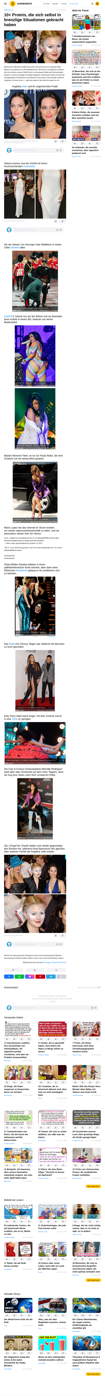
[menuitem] (46, 3)
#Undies (18, 541)
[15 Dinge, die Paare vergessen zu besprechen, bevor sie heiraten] (18, 1073)
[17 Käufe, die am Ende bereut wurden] (18, 1250)
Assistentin (21, 570)
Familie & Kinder (77, 45)
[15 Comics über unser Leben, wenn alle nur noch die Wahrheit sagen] (52, 1250)
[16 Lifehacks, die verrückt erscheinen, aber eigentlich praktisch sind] (86, 134)
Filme (40, 1098)
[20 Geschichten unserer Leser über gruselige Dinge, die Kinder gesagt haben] (86, 1118)
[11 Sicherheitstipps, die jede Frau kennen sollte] (52, 1212)
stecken (15, 247)
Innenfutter (29, 166)
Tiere (5, 1325)
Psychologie (8, 1095)
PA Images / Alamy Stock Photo (54, 962)
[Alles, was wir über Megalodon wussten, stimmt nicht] (52, 1306)
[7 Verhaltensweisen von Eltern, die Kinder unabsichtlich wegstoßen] (86, 22)
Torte (14, 719)
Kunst (40, 1272)
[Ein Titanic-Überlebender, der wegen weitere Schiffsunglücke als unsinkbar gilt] (86, 1306)
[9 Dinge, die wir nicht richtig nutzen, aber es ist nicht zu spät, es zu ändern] (86, 1212)
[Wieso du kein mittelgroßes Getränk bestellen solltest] (52, 1344)
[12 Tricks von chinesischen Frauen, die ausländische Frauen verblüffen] (86, 1156)
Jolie (24, 86)
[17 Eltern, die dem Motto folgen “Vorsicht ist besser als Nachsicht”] (52, 1156)
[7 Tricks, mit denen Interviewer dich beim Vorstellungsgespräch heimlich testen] (86, 1029)
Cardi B (8, 316)
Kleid (11, 643)
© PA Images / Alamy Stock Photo (13, 935)
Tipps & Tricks (76, 156)
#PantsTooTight (9, 541)
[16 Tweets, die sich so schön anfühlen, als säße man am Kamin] (52, 1118)
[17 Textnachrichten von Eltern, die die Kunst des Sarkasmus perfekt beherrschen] (18, 1118)
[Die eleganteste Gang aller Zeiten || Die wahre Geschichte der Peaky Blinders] (18, 1344)
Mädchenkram (8, 10)
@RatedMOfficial (44, 538)
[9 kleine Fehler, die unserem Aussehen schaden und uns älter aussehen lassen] (86, 98)
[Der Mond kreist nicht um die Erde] (18, 1306)
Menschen (7, 1060)
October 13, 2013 (36, 543)
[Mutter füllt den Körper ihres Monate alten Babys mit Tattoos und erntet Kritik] (86, 1073)
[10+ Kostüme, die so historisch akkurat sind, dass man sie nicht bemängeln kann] (52, 1073)
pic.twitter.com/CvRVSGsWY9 (33, 541)
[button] (13, 970)
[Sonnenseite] (21, 4)
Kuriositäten (42, 1140)
